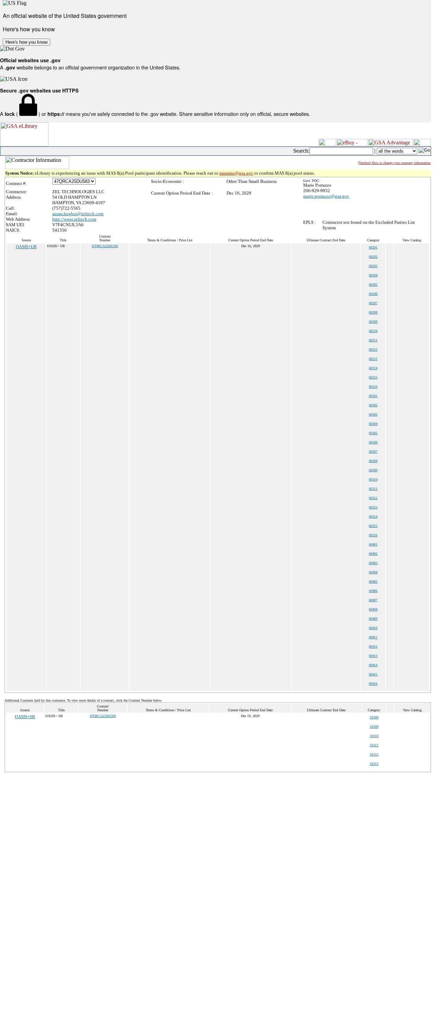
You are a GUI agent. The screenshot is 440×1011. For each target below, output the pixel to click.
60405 (373, 581)
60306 (373, 442)
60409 (373, 618)
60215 (373, 377)
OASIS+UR (26, 246)
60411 (373, 637)
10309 (374, 726)
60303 (373, 414)
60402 (373, 554)
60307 (373, 451)
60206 (373, 294)
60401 (373, 544)
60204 (373, 275)
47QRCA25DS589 (103, 716)
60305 (373, 433)
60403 (373, 563)
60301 (373, 396)
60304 (373, 424)
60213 (373, 359)
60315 (373, 526)
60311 (373, 489)
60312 (373, 498)
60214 (373, 368)
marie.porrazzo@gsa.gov (326, 196)
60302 (373, 405)
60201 (373, 247)
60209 (373, 321)
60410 (373, 628)
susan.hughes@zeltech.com (77, 213)
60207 (373, 303)
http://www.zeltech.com (74, 219)
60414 (373, 665)
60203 (373, 266)
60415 (373, 674)
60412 (373, 646)
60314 (373, 516)
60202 (373, 257)
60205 (373, 284)
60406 (373, 591)
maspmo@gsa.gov (236, 173)
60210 (373, 331)
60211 (373, 340)
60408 (373, 609)
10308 (374, 717)
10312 (374, 754)
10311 (374, 745)
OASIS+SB (25, 716)
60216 (373, 386)
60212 (373, 349)
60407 (373, 600)
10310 (374, 736)
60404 (373, 572)
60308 (373, 461)
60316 (373, 535)
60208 (373, 312)
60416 (373, 683)
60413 (373, 656)
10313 (374, 764)
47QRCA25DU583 (105, 246)
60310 (373, 479)
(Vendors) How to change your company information (394, 163)
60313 (373, 507)
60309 (373, 470)
